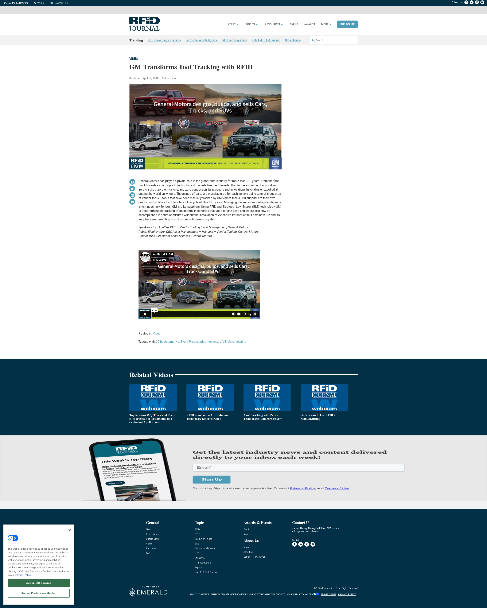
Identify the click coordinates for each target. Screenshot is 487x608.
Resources (272, 24)
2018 (159, 341)
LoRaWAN (200, 558)
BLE (197, 544)
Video (133, 58)
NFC (197, 553)
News (149, 529)
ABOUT (193, 594)
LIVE (223, 341)
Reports (198, 567)
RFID (197, 529)
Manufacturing (236, 341)
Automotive (171, 341)
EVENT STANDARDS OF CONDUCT (267, 594)
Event (294, 24)
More (325, 24)
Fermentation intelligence (202, 40)
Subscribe (347, 24)
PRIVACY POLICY (347, 594)
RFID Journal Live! (59, 3)
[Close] (69, 530)
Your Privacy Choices (300, 594)
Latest (231, 24)
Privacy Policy (23, 574)
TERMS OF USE (328, 594)
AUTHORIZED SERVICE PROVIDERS (229, 594)
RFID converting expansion (164, 40)
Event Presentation (193, 341)
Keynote (212, 341)
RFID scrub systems (234, 40)
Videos (149, 544)
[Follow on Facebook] (466, 2)
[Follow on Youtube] (482, 2)
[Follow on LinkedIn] (471, 2)
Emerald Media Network (15, 3)
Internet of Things (203, 539)
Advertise (39, 3)
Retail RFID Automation (266, 40)
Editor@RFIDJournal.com (305, 531)
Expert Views (152, 534)
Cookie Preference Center (38, 593)
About (247, 547)
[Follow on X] (477, 2)
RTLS (197, 534)
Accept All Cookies (38, 582)
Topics (250, 24)
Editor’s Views (153, 539)
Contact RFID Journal (254, 557)
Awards (309, 24)
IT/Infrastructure (203, 563)
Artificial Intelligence (205, 548)
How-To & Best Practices (207, 572)
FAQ (148, 553)
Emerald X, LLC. (330, 588)
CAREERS (204, 594)
